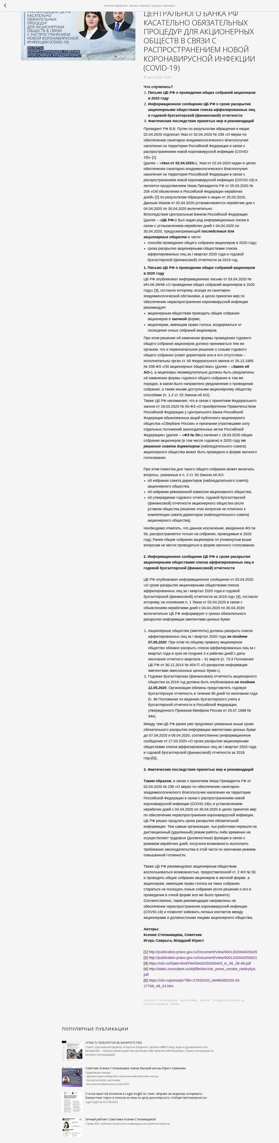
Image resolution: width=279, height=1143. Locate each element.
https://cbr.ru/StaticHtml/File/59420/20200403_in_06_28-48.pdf (200, 963)
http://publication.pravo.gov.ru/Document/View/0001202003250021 (203, 958)
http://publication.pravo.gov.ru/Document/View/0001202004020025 (203, 952)
